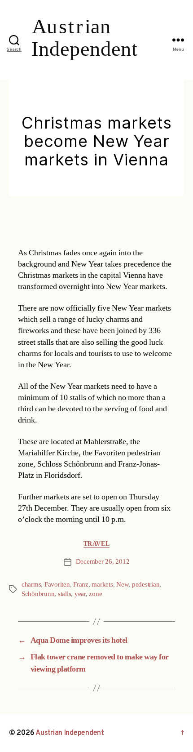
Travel (96, 543)
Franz (80, 584)
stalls (64, 594)
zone (95, 594)
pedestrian (145, 584)
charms (31, 584)
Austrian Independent (69, 733)
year (80, 594)
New (122, 584)
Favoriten (57, 584)
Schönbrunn (38, 594)
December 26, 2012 (103, 561)
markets (102, 584)
